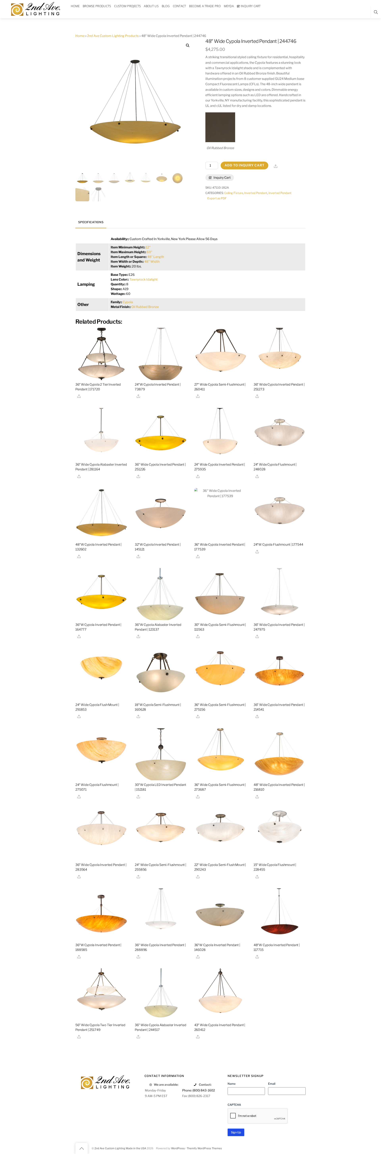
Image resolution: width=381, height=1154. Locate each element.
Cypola (128, 302)
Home (80, 36)
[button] (187, 45)
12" (148, 247)
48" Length (155, 257)
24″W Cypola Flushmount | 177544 (278, 544)
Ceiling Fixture (233, 193)
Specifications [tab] (90, 222)
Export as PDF (217, 198)
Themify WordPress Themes (204, 1148)
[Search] (376, 12)
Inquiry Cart (222, 177)
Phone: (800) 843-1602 (198, 1090)
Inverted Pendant (255, 193)
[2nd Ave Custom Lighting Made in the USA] (35, 8)
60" (149, 252)
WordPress (178, 1148)
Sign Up (236, 1132)
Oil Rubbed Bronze (145, 307)
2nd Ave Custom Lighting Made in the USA (120, 1148)
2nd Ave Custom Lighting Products (113, 36)
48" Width (152, 261)
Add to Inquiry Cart (245, 165)
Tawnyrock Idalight (143, 279)
